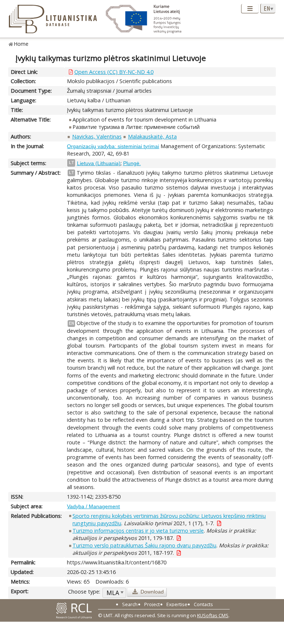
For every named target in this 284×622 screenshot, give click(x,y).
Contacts (203, 604)
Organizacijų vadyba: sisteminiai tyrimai (113, 146)
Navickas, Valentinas (97, 136)
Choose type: (84, 591)
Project (152, 604)
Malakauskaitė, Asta (152, 136)
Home (21, 43)
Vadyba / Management (93, 506)
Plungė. (132, 163)
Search (130, 604)
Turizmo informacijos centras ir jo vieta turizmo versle (138, 530)
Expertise (176, 604)
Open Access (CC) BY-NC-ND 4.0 (113, 71)
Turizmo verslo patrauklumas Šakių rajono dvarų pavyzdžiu (144, 545)
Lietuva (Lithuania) (99, 163)
